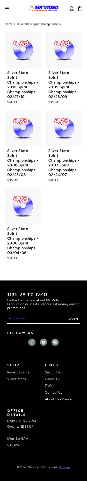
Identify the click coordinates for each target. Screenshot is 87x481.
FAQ (48, 386)
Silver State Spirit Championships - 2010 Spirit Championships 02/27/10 (22, 85)
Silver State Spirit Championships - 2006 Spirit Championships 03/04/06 (22, 241)
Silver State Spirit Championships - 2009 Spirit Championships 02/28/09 (63, 85)
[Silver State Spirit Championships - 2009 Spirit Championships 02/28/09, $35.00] (64, 50)
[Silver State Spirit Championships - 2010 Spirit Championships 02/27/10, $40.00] (22, 50)
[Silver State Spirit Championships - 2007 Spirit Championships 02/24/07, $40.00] (64, 128)
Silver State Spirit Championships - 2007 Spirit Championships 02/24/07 (63, 163)
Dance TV (52, 379)
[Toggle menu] (10, 8)
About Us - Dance (58, 399)
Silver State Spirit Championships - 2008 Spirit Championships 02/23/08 (22, 163)
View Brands (16, 379)
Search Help (54, 372)
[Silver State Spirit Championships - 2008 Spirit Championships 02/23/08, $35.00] (22, 128)
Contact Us (53, 392)
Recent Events (18, 372)
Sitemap (64, 467)
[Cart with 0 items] (80, 8)
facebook (32, 342)
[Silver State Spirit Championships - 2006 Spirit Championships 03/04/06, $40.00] (22, 206)
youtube (43, 342)
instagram (55, 342)
